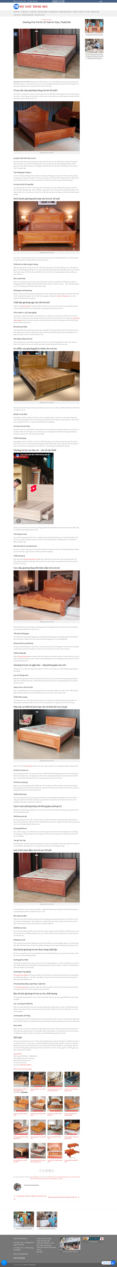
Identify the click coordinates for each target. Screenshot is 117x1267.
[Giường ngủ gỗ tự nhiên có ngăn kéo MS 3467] (21, 1079)
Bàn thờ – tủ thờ (84, 12)
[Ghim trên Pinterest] (46, 1170)
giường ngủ (25, 306)
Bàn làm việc (95, 12)
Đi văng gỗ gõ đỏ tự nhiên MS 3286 (20, 1161)
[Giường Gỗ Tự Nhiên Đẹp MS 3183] (55, 1150)
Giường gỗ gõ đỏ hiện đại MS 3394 (38, 1114)
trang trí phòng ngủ (63, 296)
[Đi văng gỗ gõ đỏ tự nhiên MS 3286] (21, 1150)
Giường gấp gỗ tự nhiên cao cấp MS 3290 (71, 1137)
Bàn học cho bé (39, 15)
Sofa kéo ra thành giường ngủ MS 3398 (71, 1089)
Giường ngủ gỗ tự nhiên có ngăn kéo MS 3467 (21, 1089)
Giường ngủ (24, 12)
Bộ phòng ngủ (53, 12)
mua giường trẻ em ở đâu (56, 1178)
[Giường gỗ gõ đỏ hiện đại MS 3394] (38, 1104)
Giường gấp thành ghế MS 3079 (71, 1161)
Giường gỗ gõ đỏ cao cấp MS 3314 (38, 1137)
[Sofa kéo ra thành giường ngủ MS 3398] (72, 1079)
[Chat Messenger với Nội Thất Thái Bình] (4, 1262)
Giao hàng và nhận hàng (44, 1245)
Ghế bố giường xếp (27, 15)
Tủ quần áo (33, 12)
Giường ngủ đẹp (27, 1069)
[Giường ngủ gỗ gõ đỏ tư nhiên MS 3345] (72, 1104)
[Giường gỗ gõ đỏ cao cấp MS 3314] (38, 1127)
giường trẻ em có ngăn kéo (43, 1178)
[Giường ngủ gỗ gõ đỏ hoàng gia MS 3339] (21, 1127)
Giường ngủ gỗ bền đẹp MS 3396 (21, 1114)
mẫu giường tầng (22, 656)
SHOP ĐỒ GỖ (17, 1054)
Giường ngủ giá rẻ (47, 19)
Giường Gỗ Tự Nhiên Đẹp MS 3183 (55, 1161)
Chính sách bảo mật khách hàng (46, 1247)
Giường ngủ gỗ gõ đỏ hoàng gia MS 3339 (21, 1137)
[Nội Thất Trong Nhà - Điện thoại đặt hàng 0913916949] (43, 6)
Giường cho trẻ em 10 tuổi (54, 1177)
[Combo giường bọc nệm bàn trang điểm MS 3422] (55, 1079)
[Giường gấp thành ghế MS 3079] (72, 1150)
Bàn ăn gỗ (17, 15)
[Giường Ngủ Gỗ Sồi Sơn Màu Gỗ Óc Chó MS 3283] (38, 1150)
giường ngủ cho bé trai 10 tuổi (68, 1177)
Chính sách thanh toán (43, 1241)
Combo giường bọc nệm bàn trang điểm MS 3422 (55, 1089)
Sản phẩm (17, 12)
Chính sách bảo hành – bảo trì (46, 1243)
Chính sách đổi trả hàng (44, 1238)
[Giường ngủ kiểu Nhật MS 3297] (55, 1127)
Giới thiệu (40, 1252)
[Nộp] (63, 1)
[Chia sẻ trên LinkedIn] (49, 1170)
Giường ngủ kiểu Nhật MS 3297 (54, 1137)
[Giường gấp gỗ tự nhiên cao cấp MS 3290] (72, 1127)
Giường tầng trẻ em (65, 12)
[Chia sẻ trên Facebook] (40, 1170)
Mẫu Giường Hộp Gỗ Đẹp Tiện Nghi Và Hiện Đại (62, 1197)
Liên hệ (39, 1249)
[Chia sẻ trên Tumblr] (52, 1170)
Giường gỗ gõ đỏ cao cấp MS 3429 (38, 1089)
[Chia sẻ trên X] (43, 1170)
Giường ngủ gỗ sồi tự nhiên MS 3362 (54, 1114)
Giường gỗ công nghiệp (21, 975)
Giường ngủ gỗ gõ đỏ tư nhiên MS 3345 (70, 1114)
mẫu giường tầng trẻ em (30, 559)
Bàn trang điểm (43, 12)
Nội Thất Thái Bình (25, 1065)
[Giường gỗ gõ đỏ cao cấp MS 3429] (38, 1079)
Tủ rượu (75, 12)
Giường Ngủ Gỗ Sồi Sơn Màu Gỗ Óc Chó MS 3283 (37, 1161)
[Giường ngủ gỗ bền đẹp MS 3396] (21, 1104)
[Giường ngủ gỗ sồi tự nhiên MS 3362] (55, 1104)
